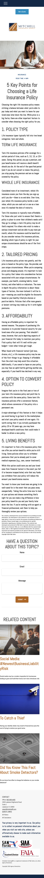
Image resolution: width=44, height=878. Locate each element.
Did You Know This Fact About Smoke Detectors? (19, 770)
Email (22, 566)
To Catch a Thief (12, 718)
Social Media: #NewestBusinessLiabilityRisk (19, 663)
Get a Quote (22, 12)
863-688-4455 (11, 800)
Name (22, 552)
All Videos (5, 815)
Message (22, 580)
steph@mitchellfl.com (9, 809)
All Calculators (6, 818)
